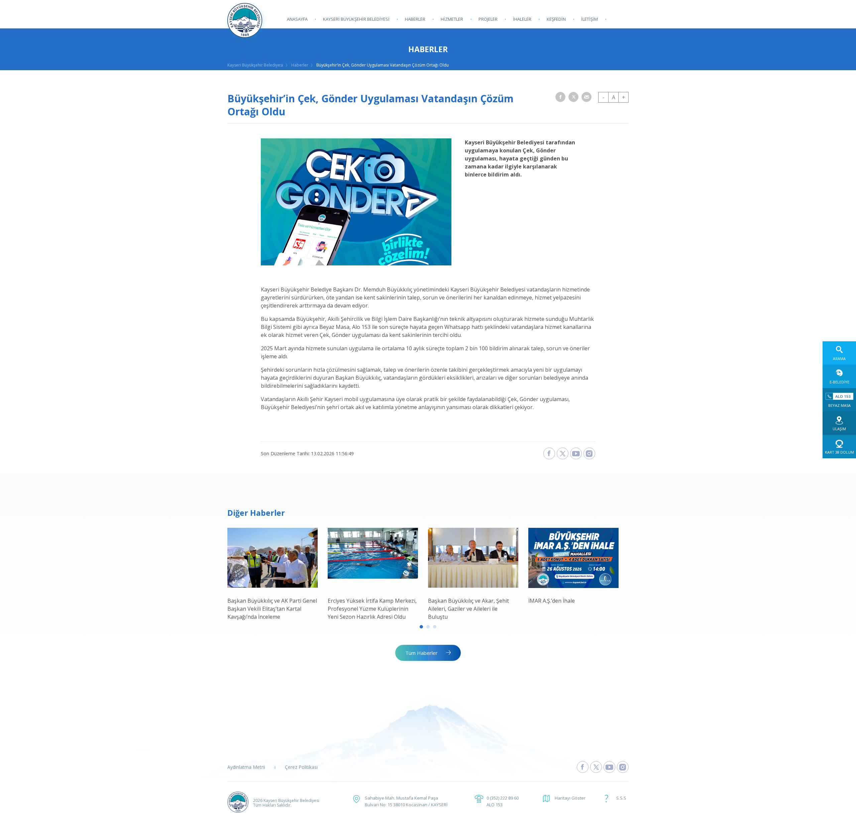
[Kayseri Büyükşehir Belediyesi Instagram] (589, 453)
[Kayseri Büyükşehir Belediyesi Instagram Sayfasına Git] (623, 767)
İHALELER (522, 19)
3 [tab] (434, 626)
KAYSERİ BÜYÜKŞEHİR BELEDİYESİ (356, 19)
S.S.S (621, 798)
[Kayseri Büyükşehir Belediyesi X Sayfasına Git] (596, 767)
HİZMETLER (452, 19)
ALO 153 (495, 805)
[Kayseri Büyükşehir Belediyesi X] (562, 453)
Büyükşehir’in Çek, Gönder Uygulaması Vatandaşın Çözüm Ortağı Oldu (382, 65)
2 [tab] (428, 626)
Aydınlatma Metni (246, 767)
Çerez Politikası (301, 767)
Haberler (299, 65)
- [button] (604, 97)
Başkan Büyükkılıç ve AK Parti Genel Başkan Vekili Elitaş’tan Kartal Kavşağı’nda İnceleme (272, 608)
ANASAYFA (297, 19)
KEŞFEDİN (556, 19)
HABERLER (415, 19)
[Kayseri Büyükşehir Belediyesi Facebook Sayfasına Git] (582, 767)
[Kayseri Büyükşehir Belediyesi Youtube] (576, 453)
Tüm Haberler (421, 653)
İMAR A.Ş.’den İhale (551, 600)
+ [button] (623, 97)
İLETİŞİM (589, 19)
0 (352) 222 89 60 (503, 798)
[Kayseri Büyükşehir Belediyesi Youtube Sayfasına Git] (609, 767)
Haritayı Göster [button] (570, 798)
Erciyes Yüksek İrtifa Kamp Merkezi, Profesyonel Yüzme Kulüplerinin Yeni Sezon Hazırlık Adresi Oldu (372, 608)
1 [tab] (421, 626)
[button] (560, 97)
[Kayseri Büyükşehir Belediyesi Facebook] (549, 453)
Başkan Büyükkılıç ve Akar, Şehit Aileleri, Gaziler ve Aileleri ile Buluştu (468, 608)
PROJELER (488, 19)
